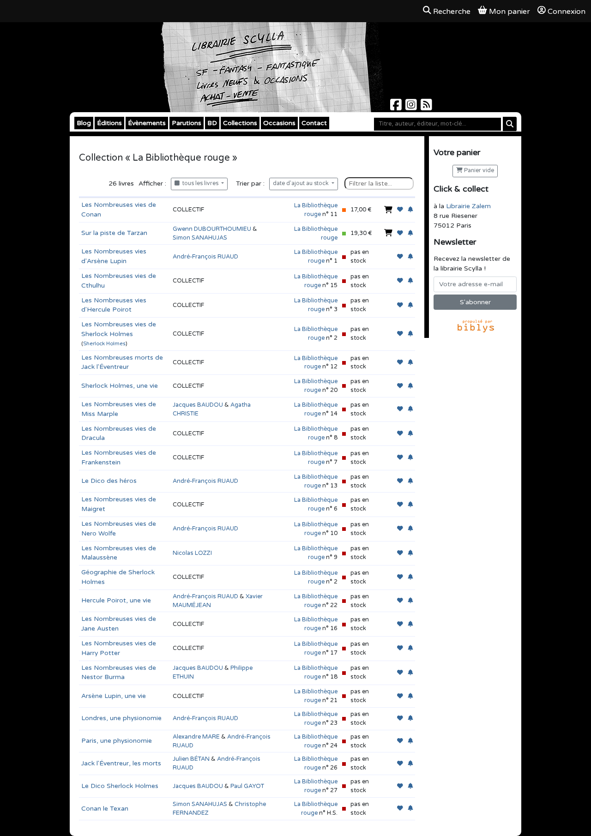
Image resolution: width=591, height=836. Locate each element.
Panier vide (478, 170)
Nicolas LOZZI (192, 553)
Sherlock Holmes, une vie (119, 386)
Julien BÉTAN (191, 759)
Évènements (147, 123)
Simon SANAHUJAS (200, 237)
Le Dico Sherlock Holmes (119, 786)
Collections (240, 123)
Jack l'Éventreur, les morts (121, 763)
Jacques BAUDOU (198, 405)
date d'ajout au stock (301, 183)
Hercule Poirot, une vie (116, 600)
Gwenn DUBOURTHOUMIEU (212, 229)
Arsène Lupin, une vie (113, 696)
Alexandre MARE (196, 736)
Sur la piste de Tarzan (114, 233)
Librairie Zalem (468, 206)
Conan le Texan (104, 808)
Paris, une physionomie (116, 741)
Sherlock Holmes (104, 344)
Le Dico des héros (109, 481)
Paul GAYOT (247, 786)
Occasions (279, 123)
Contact (314, 123)
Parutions (186, 123)
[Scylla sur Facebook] (396, 107)
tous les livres (200, 183)
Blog (84, 123)
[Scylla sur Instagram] (412, 107)
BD (212, 123)
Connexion (566, 11)
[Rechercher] (510, 124)
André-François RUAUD (205, 256)
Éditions (109, 123)
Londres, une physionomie (121, 718)
